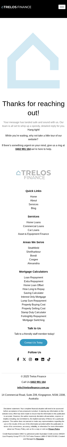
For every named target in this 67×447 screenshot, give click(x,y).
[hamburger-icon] (61, 7)
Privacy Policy (54, 429)
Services (33, 216)
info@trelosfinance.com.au (33, 387)
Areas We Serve (33, 242)
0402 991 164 (23, 149)
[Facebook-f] (18, 359)
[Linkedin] (43, 359)
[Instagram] (30, 359)
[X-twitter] (24, 359)
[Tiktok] (49, 359)
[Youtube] (37, 359)
